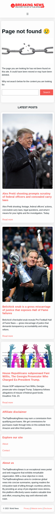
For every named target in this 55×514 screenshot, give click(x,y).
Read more (7, 219)
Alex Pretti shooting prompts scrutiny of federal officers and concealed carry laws (27, 197)
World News (14, 508)
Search (46, 92)
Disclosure (48, 508)
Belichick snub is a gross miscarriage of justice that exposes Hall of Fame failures (26, 310)
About (5, 444)
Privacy (27, 508)
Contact (6, 450)
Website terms (36, 508)
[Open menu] (27, 14)
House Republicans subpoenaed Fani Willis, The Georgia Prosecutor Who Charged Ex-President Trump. (26, 376)
